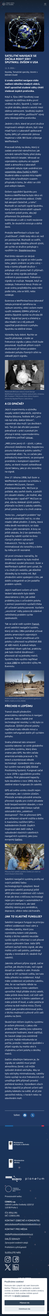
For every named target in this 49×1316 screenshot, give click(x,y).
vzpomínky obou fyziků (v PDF (20, 172)
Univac (29, 438)
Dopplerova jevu (27, 250)
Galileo (18, 840)
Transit (35, 624)
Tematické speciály (21, 72)
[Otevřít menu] (45, 3)
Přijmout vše (24, 1303)
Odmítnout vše (24, 1309)
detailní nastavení (21, 1296)
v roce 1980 (11, 663)
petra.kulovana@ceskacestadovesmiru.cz (22, 1224)
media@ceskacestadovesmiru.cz (19, 1234)
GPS (28, 767)
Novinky (8, 72)
